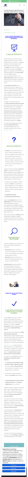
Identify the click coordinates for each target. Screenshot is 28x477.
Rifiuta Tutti (13, 468)
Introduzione (7, 30)
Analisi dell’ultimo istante (9, 32)
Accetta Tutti (13, 471)
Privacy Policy (8, 473)
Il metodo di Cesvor (8, 345)
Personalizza (14, 465)
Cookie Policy (19, 473)
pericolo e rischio (8, 130)
